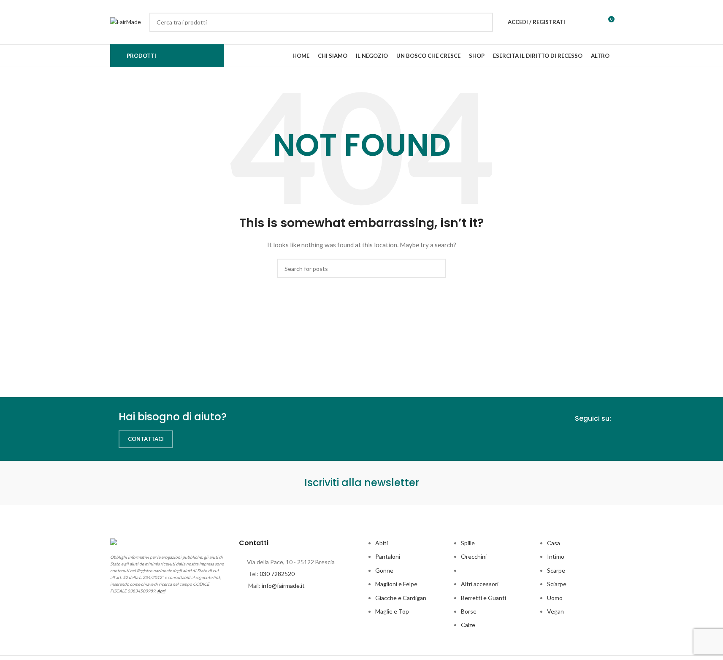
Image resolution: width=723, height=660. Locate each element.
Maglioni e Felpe (396, 583)
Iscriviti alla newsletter (361, 483)
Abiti (381, 542)
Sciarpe (556, 583)
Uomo (555, 597)
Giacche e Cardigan (400, 597)
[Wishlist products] (577, 22)
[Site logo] (125, 21)
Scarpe (556, 570)
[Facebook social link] (591, 439)
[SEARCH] (483, 22)
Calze (468, 624)
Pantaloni (387, 556)
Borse (469, 611)
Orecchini (474, 556)
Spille (468, 542)
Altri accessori (479, 583)
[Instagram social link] (607, 439)
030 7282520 (277, 573)
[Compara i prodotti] (592, 22)
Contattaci (146, 438)
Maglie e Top (392, 611)
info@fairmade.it (283, 585)
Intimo (555, 556)
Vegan (555, 611)
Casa (553, 542)
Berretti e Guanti (483, 597)
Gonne (384, 570)
